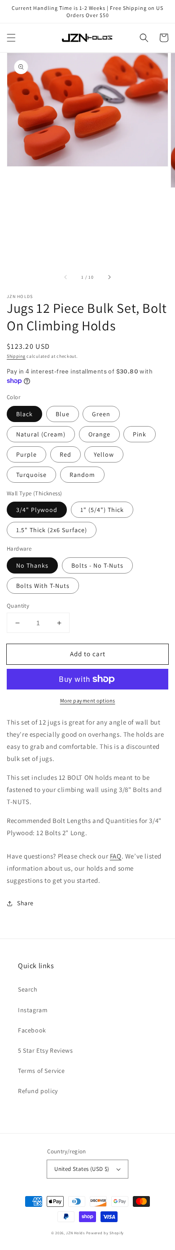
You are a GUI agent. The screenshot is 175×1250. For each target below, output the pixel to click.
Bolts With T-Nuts (43, 586)
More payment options (87, 700)
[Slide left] (66, 277)
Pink (139, 434)
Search (28, 989)
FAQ (116, 856)
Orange (99, 434)
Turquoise (31, 475)
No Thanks (32, 565)
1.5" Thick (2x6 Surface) (51, 530)
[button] (11, 38)
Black (24, 414)
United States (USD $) (81, 1169)
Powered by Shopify (105, 1232)
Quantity (18, 605)
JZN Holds (75, 1232)
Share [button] (25, 903)
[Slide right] (109, 277)
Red (65, 454)
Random (82, 475)
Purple (26, 454)
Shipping (16, 356)
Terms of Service (41, 1071)
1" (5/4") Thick (102, 510)
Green (101, 414)
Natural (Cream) (41, 434)
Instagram (33, 1010)
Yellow (104, 454)
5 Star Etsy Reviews (45, 1050)
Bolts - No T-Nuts (97, 565)
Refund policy (38, 1091)
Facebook (32, 1030)
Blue (63, 414)
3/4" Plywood (36, 510)
